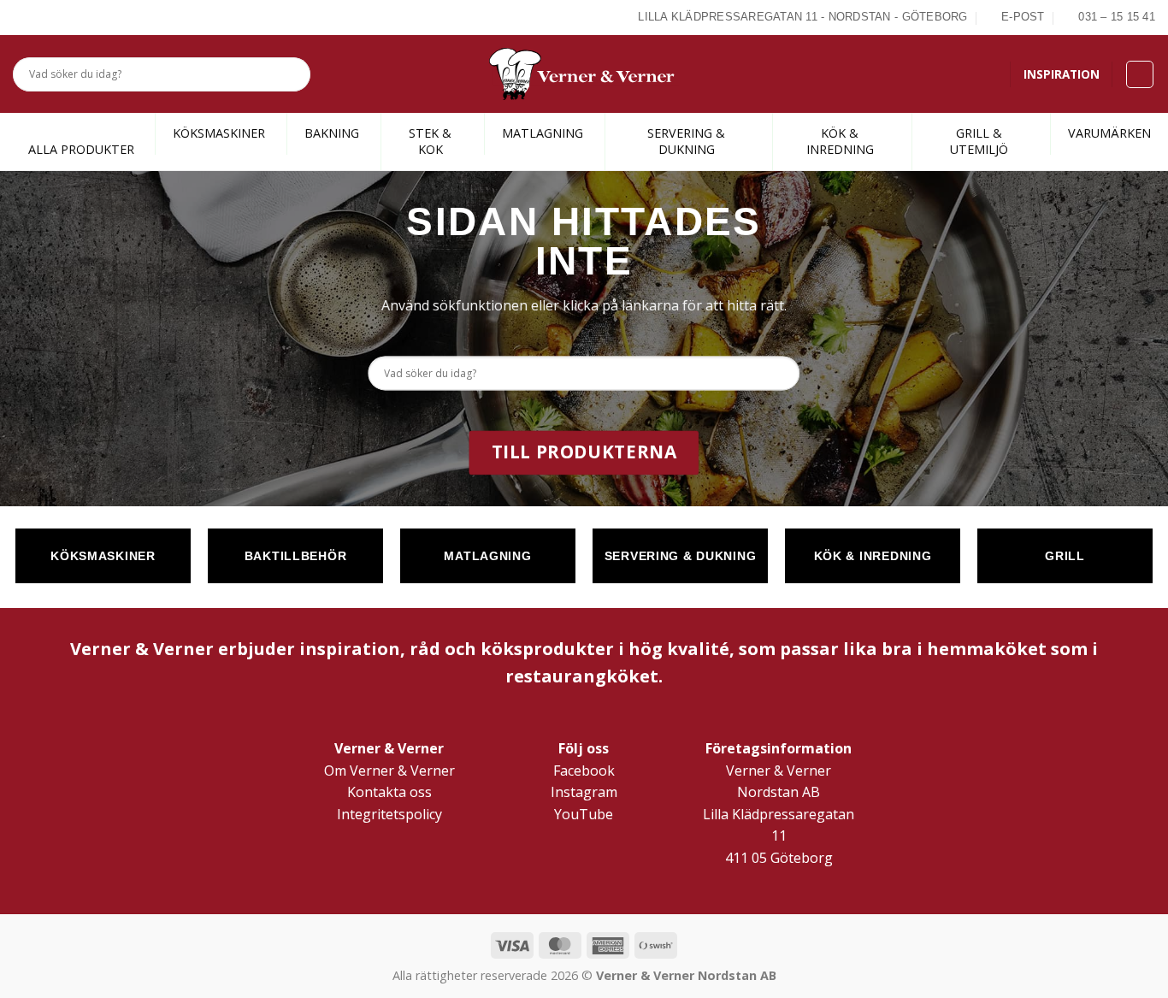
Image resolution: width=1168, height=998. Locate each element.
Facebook (584, 770)
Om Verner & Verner (389, 770)
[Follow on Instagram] (42, 17)
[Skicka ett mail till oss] (62, 17)
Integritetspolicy (389, 814)
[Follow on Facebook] (22, 17)
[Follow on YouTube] (81, 17)
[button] (1139, 74)
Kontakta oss (389, 791)
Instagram (584, 791)
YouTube (583, 814)
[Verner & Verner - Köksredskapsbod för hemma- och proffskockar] (584, 74)
